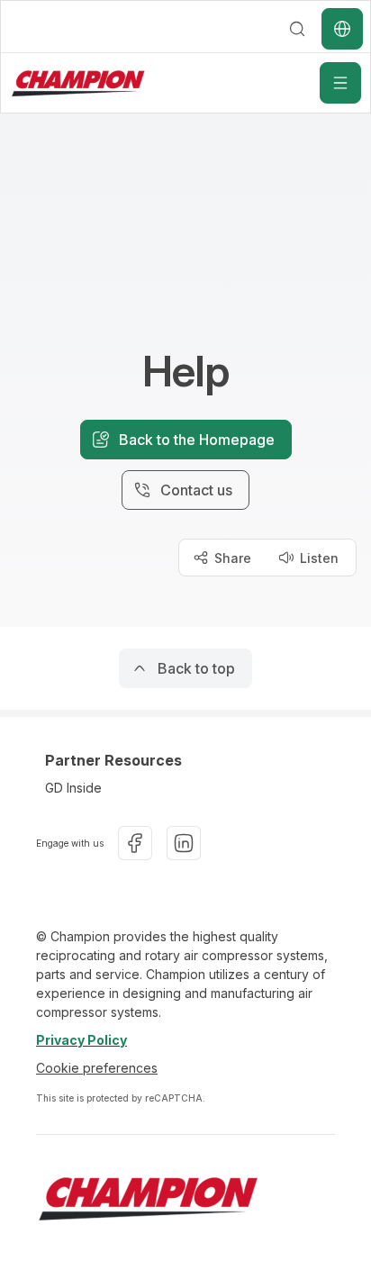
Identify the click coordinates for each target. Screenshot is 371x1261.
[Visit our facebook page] (135, 843)
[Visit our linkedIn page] (184, 843)
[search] (297, 29)
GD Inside (73, 787)
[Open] (340, 83)
